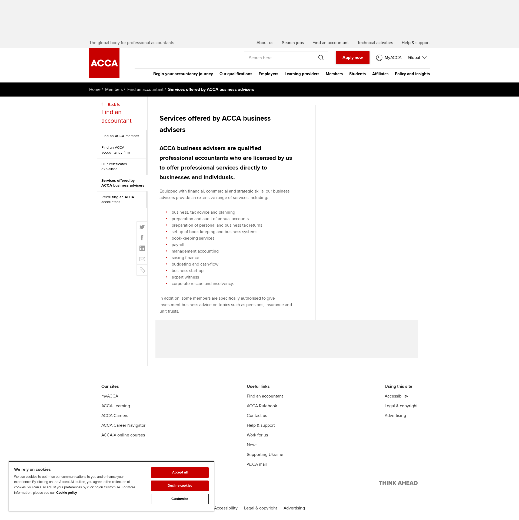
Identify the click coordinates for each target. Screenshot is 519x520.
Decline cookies (180, 485)
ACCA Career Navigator (123, 425)
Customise (179, 499)
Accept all (180, 472)
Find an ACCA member (120, 136)
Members (334, 73)
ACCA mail (257, 464)
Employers (268, 73)
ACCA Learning (115, 406)
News (252, 445)
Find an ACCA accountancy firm (115, 150)
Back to (116, 113)
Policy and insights (412, 73)
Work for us (257, 435)
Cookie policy (66, 493)
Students (357, 73)
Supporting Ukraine (265, 454)
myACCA (109, 396)
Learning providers (302, 73)
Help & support (261, 425)
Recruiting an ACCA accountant (117, 199)
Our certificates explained (114, 166)
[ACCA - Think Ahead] (398, 484)
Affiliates (380, 73)
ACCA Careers (114, 415)
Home (95, 89)
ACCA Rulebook (262, 406)
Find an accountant (145, 89)
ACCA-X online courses (123, 435)
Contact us (257, 415)
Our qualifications (235, 73)
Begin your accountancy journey (183, 73)
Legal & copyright (401, 406)
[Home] (104, 77)
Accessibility (396, 396)
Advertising (395, 415)
